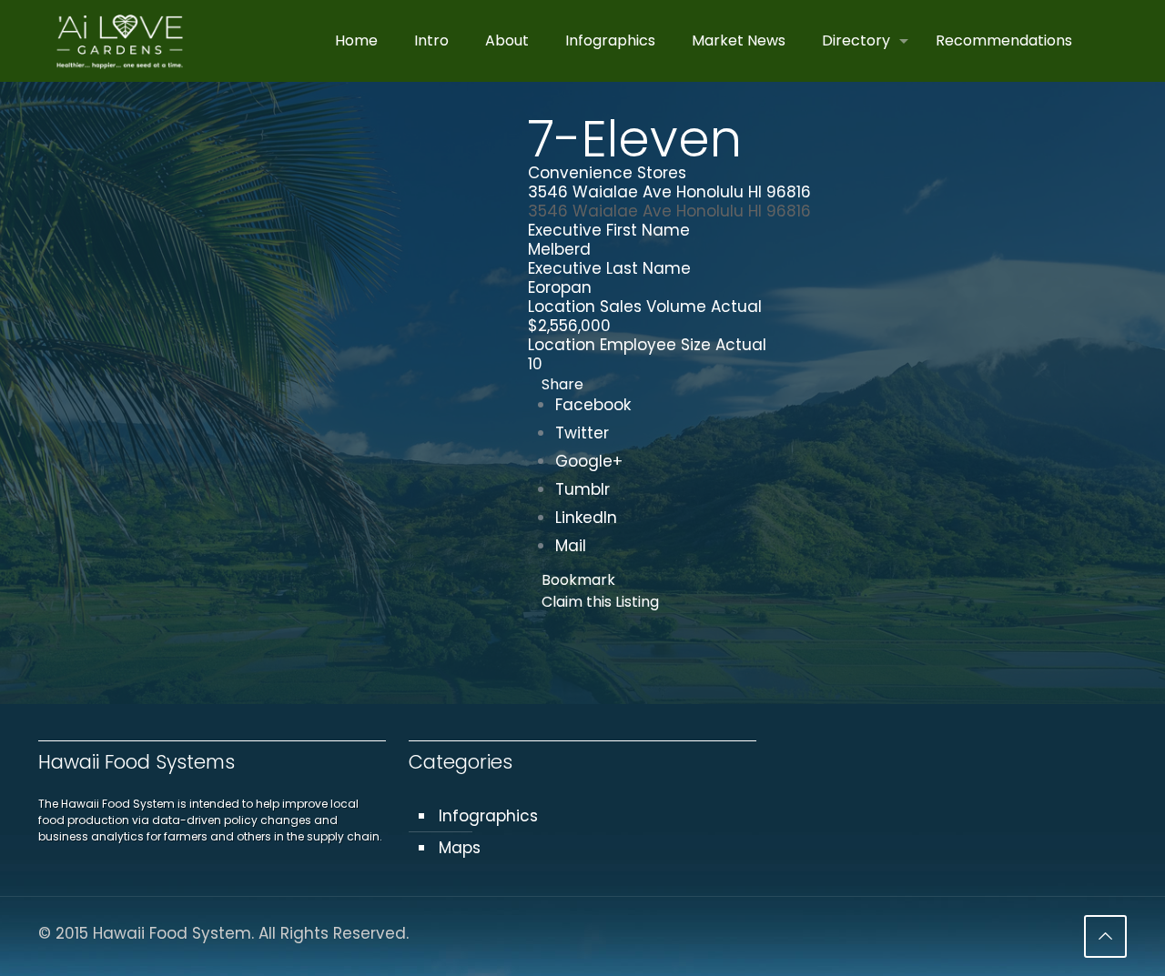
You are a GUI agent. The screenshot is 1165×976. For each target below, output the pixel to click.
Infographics (488, 816)
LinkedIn (586, 517)
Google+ (589, 461)
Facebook (593, 405)
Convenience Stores (607, 173)
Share (562, 384)
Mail (570, 546)
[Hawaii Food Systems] (119, 41)
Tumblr (582, 489)
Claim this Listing (600, 601)
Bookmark (578, 579)
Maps (460, 848)
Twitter (582, 433)
